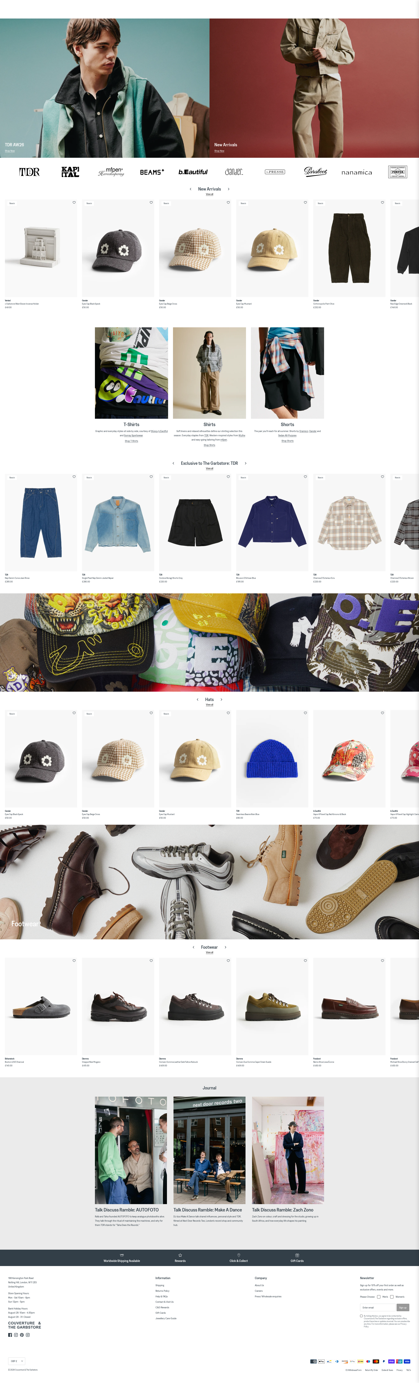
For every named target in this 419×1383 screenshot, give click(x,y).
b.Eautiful (163, 431)
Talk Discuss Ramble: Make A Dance (207, 1209)
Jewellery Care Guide (165, 1318)
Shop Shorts (288, 440)
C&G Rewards (162, 1307)
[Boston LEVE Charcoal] (41, 1006)
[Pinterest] (22, 1335)
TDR (206, 435)
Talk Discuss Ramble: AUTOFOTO (127, 1209)
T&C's (408, 1370)
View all (209, 193)
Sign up (403, 1307)
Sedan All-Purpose (287, 435)
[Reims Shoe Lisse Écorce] (349, 1006)
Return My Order (371, 1370)
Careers (259, 1290)
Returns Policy (162, 1290)
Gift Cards (160, 1312)
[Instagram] (16, 1335)
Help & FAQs (161, 1296)
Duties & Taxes (387, 1370)
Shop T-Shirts (131, 440)
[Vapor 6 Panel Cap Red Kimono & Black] (349, 758)
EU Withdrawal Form (354, 1370)
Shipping (159, 1285)
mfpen (223, 439)
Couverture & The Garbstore (26, 1370)
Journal (209, 1087)
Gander (313, 431)
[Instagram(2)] (28, 1335)
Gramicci (303, 431)
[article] (209, 1224)
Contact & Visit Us (164, 1301)
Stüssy (154, 431)
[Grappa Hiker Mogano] (118, 1006)
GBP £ (14, 1361)
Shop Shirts (209, 444)
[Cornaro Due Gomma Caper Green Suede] (272, 1006)
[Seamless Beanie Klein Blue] (272, 758)
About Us (259, 1285)
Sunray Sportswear (133, 435)
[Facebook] (10, 1335)
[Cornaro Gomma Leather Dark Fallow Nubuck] (195, 1006)
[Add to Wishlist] (74, 202)
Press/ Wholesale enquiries (268, 1296)
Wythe (242, 435)
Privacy (400, 1370)
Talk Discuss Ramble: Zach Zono (282, 1209)
